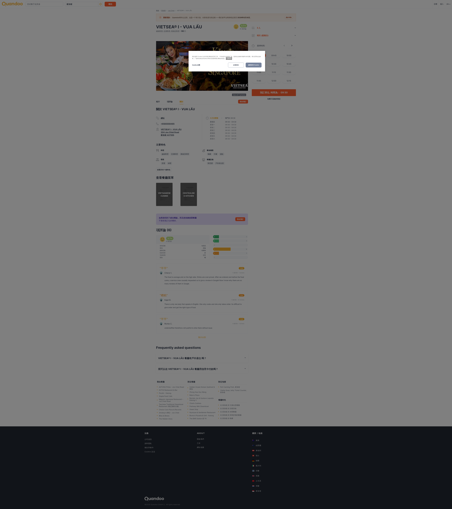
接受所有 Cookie (253, 65)
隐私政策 (229, 58)
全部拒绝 (236, 65)
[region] (227, 61)
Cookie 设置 (196, 65)
